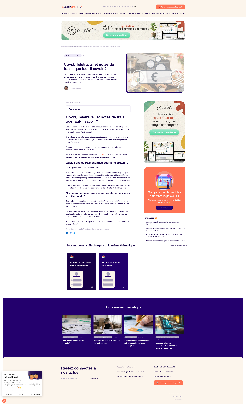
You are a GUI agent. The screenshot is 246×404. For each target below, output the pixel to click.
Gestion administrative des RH (73, 46)
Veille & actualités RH (161, 376)
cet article (102, 155)
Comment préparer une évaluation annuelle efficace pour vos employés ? (163, 229)
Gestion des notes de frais (88, 46)
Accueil (63, 46)
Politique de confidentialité (176, 393)
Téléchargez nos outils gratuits (171, 7)
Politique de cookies (178, 396)
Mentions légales (178, 399)
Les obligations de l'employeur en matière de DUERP (164, 241)
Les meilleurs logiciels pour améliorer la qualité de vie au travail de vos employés (164, 235)
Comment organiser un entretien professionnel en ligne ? (163, 223)
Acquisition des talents (125, 367)
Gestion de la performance (163, 372)
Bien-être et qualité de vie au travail (129, 372)
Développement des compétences (129, 376)
